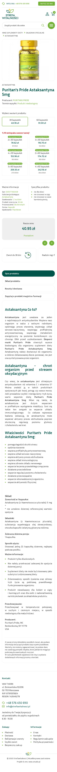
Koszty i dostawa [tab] (13, 288)
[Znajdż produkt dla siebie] (42, 25)
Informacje (36, 727)
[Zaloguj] (47, 14)
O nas (35, 732)
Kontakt (37, 735)
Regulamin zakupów (43, 738)
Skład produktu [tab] (12, 281)
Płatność (9, 732)
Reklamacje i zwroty (14, 738)
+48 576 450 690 (22, 3)
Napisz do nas (46, 3)
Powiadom (28, 235)
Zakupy (5, 727)
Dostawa (9, 735)
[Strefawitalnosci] (10, 14)
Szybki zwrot (11, 742)
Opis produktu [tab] (12, 273)
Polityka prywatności (43, 742)
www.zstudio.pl (34, 762)
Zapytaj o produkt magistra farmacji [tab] (23, 296)
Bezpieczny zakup (13, 745)
